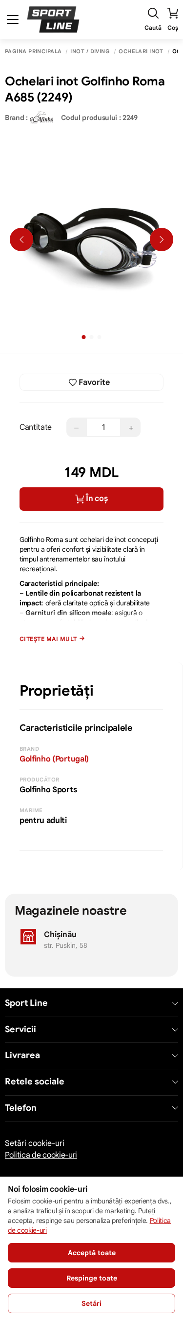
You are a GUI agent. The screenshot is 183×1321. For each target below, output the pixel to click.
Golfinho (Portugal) (54, 759)
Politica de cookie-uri (41, 1155)
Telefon (21, 1108)
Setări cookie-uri (34, 1143)
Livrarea (22, 1055)
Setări (91, 1303)
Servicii (20, 1029)
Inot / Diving (90, 51)
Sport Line (26, 1003)
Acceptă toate (92, 1252)
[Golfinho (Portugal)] (41, 117)
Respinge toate (91, 1278)
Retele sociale (34, 1082)
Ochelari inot (141, 51)
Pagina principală (33, 51)
